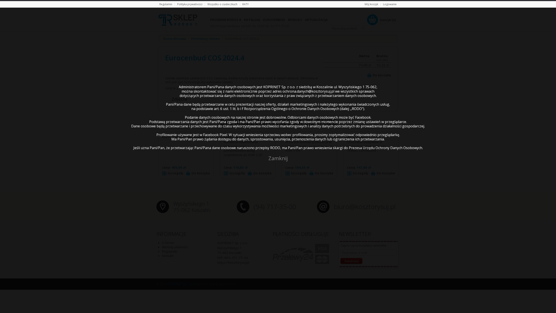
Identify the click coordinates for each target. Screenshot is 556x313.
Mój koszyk (371, 4)
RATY (245, 4)
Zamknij (278, 158)
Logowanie (390, 4)
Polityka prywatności (189, 4)
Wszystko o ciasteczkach (222, 4)
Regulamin (165, 4)
